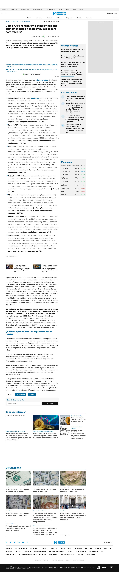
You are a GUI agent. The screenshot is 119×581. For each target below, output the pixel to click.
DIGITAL (41, 560)
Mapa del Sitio (11, 554)
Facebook (10, 542)
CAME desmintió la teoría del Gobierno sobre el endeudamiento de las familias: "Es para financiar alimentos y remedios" (75, 108)
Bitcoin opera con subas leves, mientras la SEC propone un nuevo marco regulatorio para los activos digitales (18, 436)
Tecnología (93, 551)
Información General (57, 551)
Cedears (83, 165)
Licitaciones (90, 554)
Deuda (74, 9)
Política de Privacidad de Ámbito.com (32, 554)
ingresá (115, 13)
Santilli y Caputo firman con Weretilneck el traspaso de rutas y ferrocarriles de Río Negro (71, 82)
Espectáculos (81, 551)
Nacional (9, 551)
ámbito (8, 21)
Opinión (79, 18)
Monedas (63, 165)
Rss (102, 551)
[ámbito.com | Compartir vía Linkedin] (53, 36)
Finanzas (49, 18)
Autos (70, 551)
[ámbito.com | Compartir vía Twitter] (51, 36)
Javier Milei (14, 9)
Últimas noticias (21, 549)
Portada (9, 549)
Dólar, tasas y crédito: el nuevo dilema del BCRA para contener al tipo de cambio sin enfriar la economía (73, 516)
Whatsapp (27, 542)
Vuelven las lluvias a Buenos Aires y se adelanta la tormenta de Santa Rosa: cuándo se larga (74, 128)
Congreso (67, 9)
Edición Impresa (40, 551)
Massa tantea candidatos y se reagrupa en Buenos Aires (75, 98)
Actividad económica (50, 9)
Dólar (29, 18)
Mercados (78, 549)
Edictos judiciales (67, 554)
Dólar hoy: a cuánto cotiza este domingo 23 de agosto (72, 490)
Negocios (69, 18)
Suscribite (50, 403)
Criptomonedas (25, 21)
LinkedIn (19, 542)
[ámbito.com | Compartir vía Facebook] (48, 36)
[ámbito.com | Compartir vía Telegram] (55, 36)
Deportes (27, 551)
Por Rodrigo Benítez (65, 535)
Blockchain (32, 394)
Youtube (23, 542)
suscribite (110, 13)
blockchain (35, 98)
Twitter (6, 542)
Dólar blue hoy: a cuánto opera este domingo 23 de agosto (17, 514)
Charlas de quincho (24, 9)
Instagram (14, 542)
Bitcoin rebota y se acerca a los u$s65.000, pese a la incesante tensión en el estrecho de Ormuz (45, 435)
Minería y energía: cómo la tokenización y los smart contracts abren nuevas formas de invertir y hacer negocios (49, 268)
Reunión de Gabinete (37, 9)
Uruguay (89, 18)
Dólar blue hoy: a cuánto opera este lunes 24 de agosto (73, 50)
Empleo (81, 9)
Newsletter (115, 17)
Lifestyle (107, 549)
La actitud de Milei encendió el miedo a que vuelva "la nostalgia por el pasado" (73, 64)
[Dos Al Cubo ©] (105, 567)
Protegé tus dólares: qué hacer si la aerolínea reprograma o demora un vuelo (18, 528)
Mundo (18, 551)
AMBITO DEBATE (75, 560)
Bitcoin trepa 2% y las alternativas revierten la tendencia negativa (78, 419)
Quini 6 (60, 9)
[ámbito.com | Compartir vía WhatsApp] (46, 36)
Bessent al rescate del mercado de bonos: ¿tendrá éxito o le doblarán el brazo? (71, 73)
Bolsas (69, 165)
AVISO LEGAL (53, 554)
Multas (80, 554)
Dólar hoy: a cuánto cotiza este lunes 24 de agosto (73, 57)
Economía (39, 18)
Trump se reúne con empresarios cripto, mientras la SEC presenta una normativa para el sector (22, 268)
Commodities (75, 165)
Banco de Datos (65, 549)
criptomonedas (42, 80)
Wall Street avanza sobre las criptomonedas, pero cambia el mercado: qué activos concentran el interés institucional (78, 434)
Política (59, 18)
